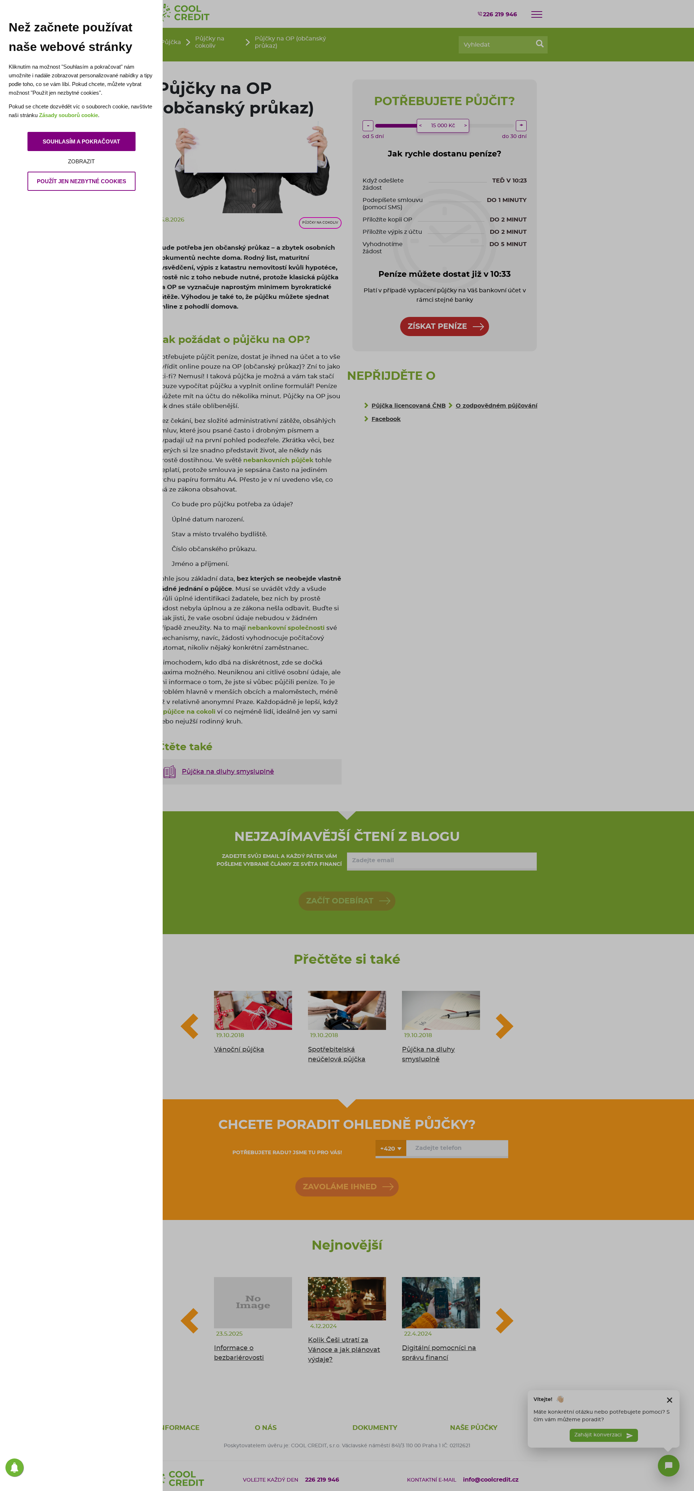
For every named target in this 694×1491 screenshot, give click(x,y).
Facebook (386, 419)
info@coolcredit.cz (491, 1480)
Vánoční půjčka (239, 1050)
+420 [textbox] (387, 1149)
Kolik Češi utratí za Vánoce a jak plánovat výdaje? (344, 1350)
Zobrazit (81, 161)
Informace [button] (178, 1428)
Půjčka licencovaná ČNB (409, 406)
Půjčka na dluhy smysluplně (228, 772)
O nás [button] (266, 1428)
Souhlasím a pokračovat (81, 141)
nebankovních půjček (278, 460)
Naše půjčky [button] (473, 1428)
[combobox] (391, 1148)
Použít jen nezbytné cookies (81, 181)
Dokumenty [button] (374, 1428)
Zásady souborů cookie (68, 115)
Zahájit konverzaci (598, 1435)
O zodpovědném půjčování (496, 406)
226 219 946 (500, 14)
